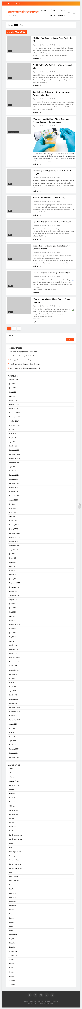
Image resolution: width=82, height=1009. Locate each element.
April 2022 (12, 566)
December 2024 (14, 454)
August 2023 (13, 500)
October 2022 (14, 541)
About (43, 10)
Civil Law (12, 802)
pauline (36, 45)
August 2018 (13, 724)
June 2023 (12, 508)
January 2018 (13, 753)
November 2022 (14, 537)
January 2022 (13, 579)
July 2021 (12, 604)
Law (51, 15)
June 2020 (12, 633)
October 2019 (13, 666)
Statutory (12, 980)
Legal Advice (13, 935)
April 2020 (12, 641)
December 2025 (14, 413)
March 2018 (13, 745)
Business (12, 798)
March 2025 (13, 446)
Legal (11, 926)
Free (61, 10)
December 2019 (14, 658)
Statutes (11, 972)
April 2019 (12, 691)
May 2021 (12, 612)
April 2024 (12, 467)
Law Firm (12, 885)
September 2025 (14, 425)
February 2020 (14, 649)
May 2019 (12, 687)
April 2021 (12, 616)
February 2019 (14, 699)
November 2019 (14, 662)
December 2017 (14, 757)
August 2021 (13, 599)
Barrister (11, 789)
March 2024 (13, 471)
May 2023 (12, 512)
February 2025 (14, 450)
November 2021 (14, 587)
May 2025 (12, 438)
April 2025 (12, 442)
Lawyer (11, 918)
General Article (14, 132)
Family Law (12, 827)
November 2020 (14, 624)
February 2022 (14, 575)
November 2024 (14, 458)
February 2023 (14, 525)
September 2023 (14, 496)
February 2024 (14, 475)
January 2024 (13, 479)
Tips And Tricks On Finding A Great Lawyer (52, 221)
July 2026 (12, 384)
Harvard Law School (15, 864)
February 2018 (14, 749)
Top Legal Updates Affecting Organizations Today (25, 368)
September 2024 (14, 463)
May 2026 (12, 392)
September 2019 (14, 670)
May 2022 (12, 562)
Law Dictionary (13, 876)
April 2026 (12, 396)
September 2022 (14, 545)
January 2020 (13, 653)
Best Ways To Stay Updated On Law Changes (24, 351)
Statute (60, 15)
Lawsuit (11, 910)
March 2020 (13, 645)
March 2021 (13, 620)
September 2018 (14, 720)
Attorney (12, 773)
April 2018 (12, 741)
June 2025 (12, 433)
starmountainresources (23, 11)
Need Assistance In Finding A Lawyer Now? (52, 272)
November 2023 (14, 487)
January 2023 (13, 529)
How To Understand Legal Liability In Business (24, 356)
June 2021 (12, 608)
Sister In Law (13, 951)
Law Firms (12, 893)
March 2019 (13, 695)
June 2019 (12, 682)
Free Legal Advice (15, 852)
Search (10, 335)
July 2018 (12, 728)
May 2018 (12, 736)
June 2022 (12, 558)
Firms (53, 10)
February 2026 (14, 404)
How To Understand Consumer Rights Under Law (25, 364)
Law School (12, 901)
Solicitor (11, 959)
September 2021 (14, 595)
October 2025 (13, 421)
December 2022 (14, 533)
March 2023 (13, 521)
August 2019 (13, 674)
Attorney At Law (14, 781)
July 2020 (12, 629)
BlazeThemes (49, 1004)
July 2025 (12, 429)
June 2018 (12, 732)
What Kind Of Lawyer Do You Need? (49, 197)
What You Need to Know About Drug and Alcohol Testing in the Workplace (51, 120)
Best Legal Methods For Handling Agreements (24, 360)
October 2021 (13, 591)
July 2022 (12, 554)
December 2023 (14, 483)
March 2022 (13, 570)
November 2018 (14, 712)
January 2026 (13, 409)
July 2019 (12, 678)
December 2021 (14, 583)
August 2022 (13, 550)
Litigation (12, 943)
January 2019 (13, 703)
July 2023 (12, 504)
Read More (36, 59)
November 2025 (14, 417)
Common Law (13, 810)
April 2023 (12, 516)
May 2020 (12, 637)
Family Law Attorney (15, 835)
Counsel (11, 818)
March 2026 (13, 400)
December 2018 (14, 707)
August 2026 (13, 379)
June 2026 (12, 388)
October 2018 (13, 716)
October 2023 (13, 492)
